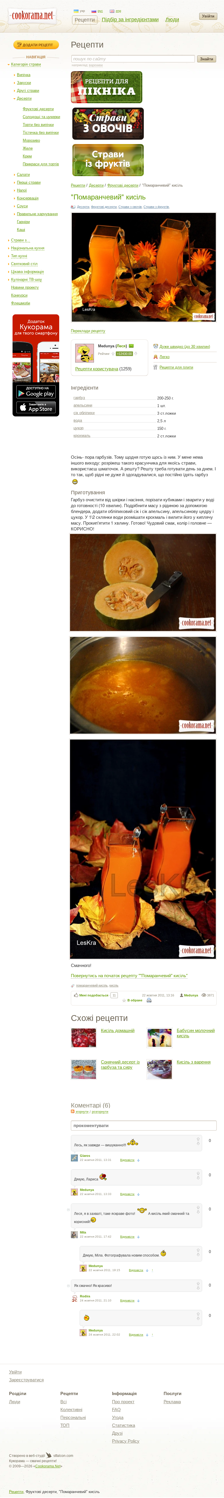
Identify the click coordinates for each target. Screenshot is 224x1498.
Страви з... (20, 240)
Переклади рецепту (88, 331)
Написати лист (131, 346)
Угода (117, 1417)
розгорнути (100, 1111)
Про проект (123, 1401)
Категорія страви (26, 64)
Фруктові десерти (38, 109)
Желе (28, 148)
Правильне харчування (37, 214)
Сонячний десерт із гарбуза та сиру (120, 1064)
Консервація (27, 198)
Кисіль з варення (194, 1061)
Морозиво (31, 140)
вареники (96, 65)
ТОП (64, 1425)
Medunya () (113, 346)
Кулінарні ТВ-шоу (26, 279)
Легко (164, 357)
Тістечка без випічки (41, 132)
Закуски (24, 82)
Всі (63, 1401)
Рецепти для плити (176, 367)
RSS (72, 1111)
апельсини (83, 405)
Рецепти (85, 20)
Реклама (172, 1401)
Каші (21, 229)
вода (78, 420)
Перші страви (29, 182)
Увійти (208, 16)
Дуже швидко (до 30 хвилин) (185, 346)
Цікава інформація (27, 271)
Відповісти (127, 1159)
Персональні (73, 1417)
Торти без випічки (38, 124)
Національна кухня (27, 248)
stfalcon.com (62, 1456)
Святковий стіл (24, 264)
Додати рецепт (38, 45)
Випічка (23, 75)
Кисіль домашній (117, 1030)
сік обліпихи (84, 413)
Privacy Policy (125, 1441)
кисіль (113, 985)
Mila (83, 1232)
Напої (22, 190)
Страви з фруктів (156, 207)
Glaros (85, 1155)
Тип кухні (19, 256)
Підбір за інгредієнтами (130, 19)
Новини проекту (25, 287)
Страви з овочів (130, 207)
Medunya (191, 995)
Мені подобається (93, 995)
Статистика (123, 1425)
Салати (23, 174)
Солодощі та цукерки (41, 117)
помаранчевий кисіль (92, 985)
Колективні (71, 1409)
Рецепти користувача (96, 368)
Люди (172, 19)
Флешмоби (20, 303)
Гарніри (23, 222)
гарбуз (79, 397)
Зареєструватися (26, 1379)
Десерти (24, 98)
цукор (78, 428)
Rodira (85, 1296)
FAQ (116, 1409)
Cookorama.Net (47, 1466)
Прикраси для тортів (41, 164)
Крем (27, 156)
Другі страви (28, 90)
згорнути (82, 1111)
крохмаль (82, 435)
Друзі (117, 1433)
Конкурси (19, 295)
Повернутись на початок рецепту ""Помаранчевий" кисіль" (129, 975)
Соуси (22, 206)
